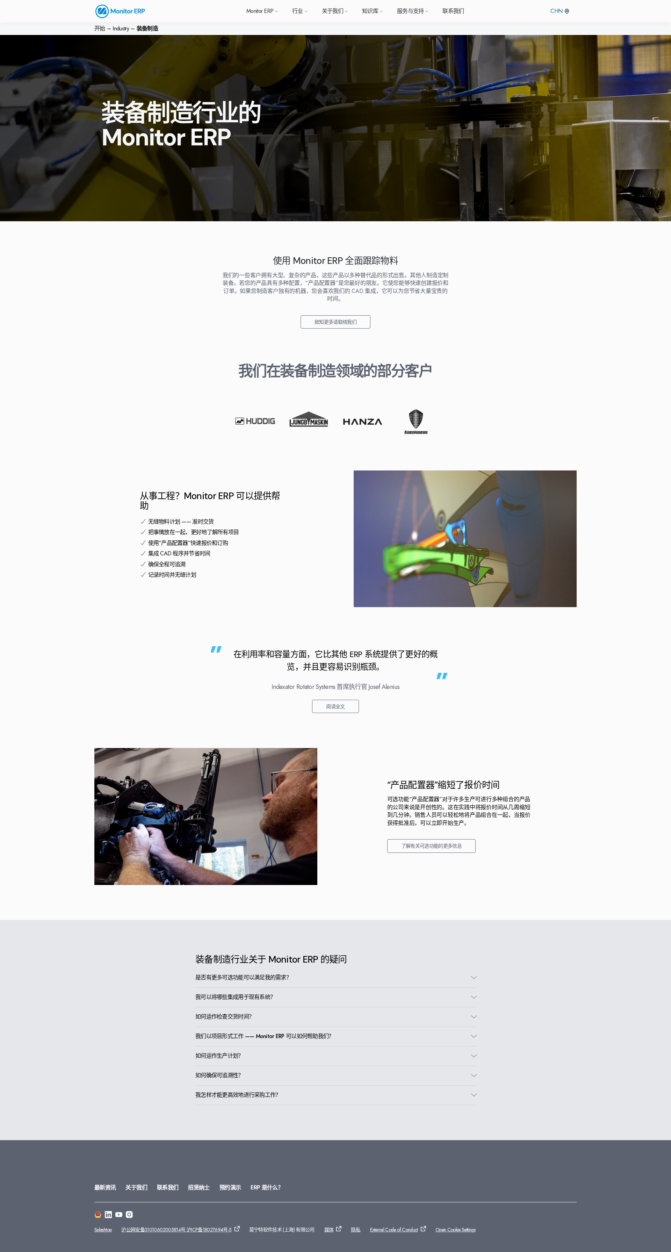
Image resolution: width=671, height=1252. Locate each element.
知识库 (370, 11)
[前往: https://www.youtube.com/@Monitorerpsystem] (118, 1215)
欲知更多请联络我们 (335, 321)
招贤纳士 (198, 1187)
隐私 (355, 1229)
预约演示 (230, 1187)
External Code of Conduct (394, 1229)
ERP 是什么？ (267, 1187)
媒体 (329, 1229)
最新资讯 (105, 1187)
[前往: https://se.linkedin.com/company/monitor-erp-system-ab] (108, 1215)
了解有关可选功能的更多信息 (431, 845)
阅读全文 (335, 706)
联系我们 (453, 11)
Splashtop (102, 1229)
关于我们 (136, 1187)
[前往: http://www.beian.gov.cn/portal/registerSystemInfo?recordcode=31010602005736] (97, 1215)
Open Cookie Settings (455, 1229)
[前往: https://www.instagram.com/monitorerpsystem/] (129, 1215)
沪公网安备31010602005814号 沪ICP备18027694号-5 (176, 1229)
